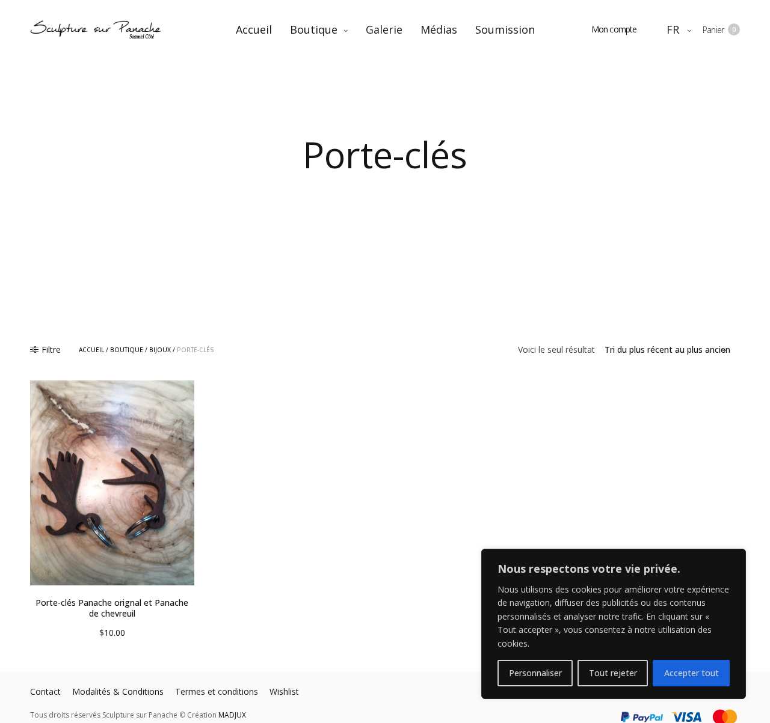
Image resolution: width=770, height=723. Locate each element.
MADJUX (232, 715)
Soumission (505, 29)
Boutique (313, 29)
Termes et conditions (216, 692)
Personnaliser (535, 673)
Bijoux (160, 350)
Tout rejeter (613, 673)
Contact (45, 692)
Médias (438, 29)
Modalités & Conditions (118, 692)
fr (673, 29)
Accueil (254, 29)
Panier (719, 29)
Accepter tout (691, 673)
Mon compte (614, 29)
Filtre (51, 350)
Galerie (384, 29)
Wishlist (284, 692)
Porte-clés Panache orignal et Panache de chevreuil (111, 608)
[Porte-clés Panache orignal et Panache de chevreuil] (112, 482)
